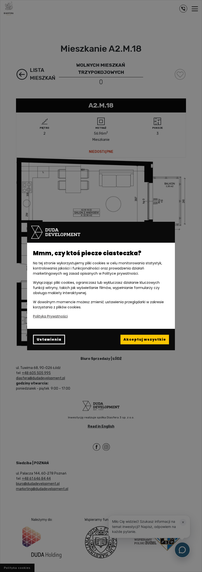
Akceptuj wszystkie (144, 339)
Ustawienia (49, 339)
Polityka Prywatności (50, 316)
